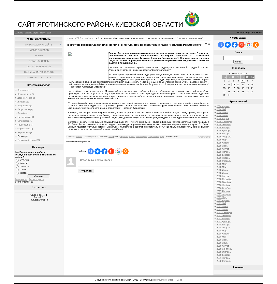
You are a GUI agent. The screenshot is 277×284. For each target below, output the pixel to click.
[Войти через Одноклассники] (125, 151)
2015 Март (222, 139)
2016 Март (222, 164)
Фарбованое (23, 128)
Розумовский (153, 137)
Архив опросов (36, 179)
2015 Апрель (223, 142)
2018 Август (223, 246)
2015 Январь (223, 133)
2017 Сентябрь (224, 212)
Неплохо (24, 166)
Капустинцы (23, 109)
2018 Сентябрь (224, 249)
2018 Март (222, 230)
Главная (19, 32)
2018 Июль (222, 243)
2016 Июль (222, 173)
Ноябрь (87, 38)
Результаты (21, 179)
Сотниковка (23, 121)
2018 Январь (223, 224)
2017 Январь (223, 191)
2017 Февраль (224, 194)
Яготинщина (141, 137)
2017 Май (221, 203)
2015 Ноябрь (223, 152)
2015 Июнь (222, 146)
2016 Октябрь (224, 182)
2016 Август (223, 176)
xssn (110, 137)
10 (233, 84)
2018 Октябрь (224, 252)
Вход (42, 32)
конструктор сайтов (163, 280)
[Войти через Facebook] (104, 151)
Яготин (21, 136)
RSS (49, 32)
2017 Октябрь (224, 215)
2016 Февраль (224, 161)
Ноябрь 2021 (238, 73)
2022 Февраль (224, 261)
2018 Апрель (223, 233)
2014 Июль (222, 115)
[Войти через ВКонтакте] (97, 151)
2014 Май (221, 109)
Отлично (24, 160)
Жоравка (22, 101)
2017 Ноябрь (223, 218)
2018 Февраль (224, 227)
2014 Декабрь (224, 130)
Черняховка (23, 132)
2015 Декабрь (224, 155)
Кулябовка (22, 113)
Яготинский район (26, 140)
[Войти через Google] (118, 151)
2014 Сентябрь (224, 121)
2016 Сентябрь (224, 179)
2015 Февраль (224, 136)
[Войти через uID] (91, 151)
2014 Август (223, 118)
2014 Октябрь (224, 124)
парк (162, 137)
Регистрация (31, 32)
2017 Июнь (222, 206)
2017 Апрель (223, 200)
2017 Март (222, 197)
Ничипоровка (24, 117)
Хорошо (24, 163)
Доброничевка (24, 98)
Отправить (85, 170)
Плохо (23, 169)
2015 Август (223, 149)
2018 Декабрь (224, 255)
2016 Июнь (222, 170)
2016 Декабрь (224, 188)
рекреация (123, 137)
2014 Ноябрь (223, 127)
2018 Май (221, 236)
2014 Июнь (222, 112)
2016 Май (221, 167)
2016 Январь (223, 158)
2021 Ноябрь (223, 258)
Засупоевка (23, 105)
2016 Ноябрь (223, 185)
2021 (78, 38)
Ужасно (24, 173)
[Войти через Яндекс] (111, 151)
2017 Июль (222, 209)
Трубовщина (23, 125)
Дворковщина (24, 94)
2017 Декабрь (224, 221)
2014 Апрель (223, 106)
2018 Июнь (222, 240)
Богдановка (23, 90)
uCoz (179, 280)
